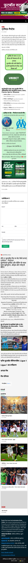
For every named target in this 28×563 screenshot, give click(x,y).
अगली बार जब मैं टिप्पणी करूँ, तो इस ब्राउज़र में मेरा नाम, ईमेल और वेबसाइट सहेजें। (13, 240)
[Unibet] (14, 169)
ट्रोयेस (6, 189)
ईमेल (16, 226)
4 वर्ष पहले (4, 441)
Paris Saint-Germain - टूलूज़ (10, 133)
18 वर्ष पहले (4, 31)
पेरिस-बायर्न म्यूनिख (6, 157)
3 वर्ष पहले (4, 417)
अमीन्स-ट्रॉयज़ (7, 94)
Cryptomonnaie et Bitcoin (8, 555)
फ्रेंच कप (3, 483)
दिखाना (8, 383)
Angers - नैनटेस (8, 107)
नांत (3, 189)
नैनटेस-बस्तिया (7, 103)
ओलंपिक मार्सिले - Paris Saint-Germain (14, 304)
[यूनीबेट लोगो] (14, 84)
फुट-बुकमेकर (4, 549)
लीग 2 (3, 26)
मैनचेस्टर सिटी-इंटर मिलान (7, 416)
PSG (22, 527)
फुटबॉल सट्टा (14, 5)
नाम (2, 226)
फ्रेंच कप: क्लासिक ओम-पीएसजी (8, 143)
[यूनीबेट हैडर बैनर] (14, 13)
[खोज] (26, 21)
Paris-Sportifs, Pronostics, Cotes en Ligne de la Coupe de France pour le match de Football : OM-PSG (14, 298)
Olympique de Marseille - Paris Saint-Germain (13, 487)
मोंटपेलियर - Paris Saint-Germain (9, 463)
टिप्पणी (3, 207)
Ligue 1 (3, 412)
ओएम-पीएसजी (4, 510)
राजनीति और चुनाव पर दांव (7, 545)
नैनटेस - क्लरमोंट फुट (8, 99)
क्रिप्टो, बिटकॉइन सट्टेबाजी (7, 552)
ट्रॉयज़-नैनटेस (16, 181)
